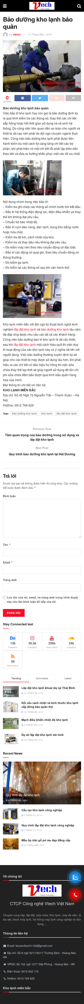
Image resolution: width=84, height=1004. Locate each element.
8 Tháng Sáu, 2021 (17, 800)
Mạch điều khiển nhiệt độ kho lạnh (44, 720)
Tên (7, 545)
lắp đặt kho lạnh (25, 329)
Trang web (10, 580)
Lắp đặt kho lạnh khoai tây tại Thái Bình (48, 688)
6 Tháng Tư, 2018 (32, 815)
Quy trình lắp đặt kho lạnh (23, 795)
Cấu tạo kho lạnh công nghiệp (41, 810)
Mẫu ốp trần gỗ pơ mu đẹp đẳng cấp (45, 840)
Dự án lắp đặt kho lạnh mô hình (42, 735)
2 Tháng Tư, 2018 (32, 830)
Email (8, 562)
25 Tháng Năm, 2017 (33, 845)
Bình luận (9, 496)
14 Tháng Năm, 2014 (40, 34)
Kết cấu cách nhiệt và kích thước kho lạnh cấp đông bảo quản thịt (49, 705)
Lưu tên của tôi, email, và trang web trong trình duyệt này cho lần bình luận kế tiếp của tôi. (42, 599)
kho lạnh (46, 413)
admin (17, 34)
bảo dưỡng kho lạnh (55, 329)
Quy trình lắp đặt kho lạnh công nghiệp (47, 825)
